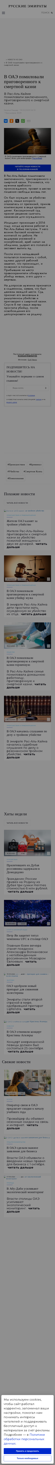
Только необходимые (27, 1458)
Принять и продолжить (27, 1451)
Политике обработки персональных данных (24, 1439)
